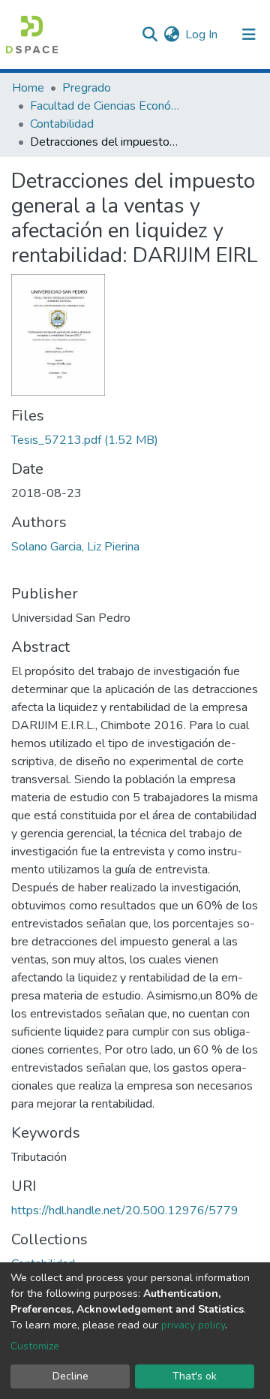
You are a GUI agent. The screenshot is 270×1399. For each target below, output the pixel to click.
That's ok (194, 1376)
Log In (202, 34)
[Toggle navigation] (249, 35)
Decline (70, 1376)
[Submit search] (149, 35)
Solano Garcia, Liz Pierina (75, 546)
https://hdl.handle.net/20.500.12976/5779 (124, 1210)
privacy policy (193, 1325)
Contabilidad (62, 124)
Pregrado (86, 88)
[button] (171, 35)
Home (28, 88)
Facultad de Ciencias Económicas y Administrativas (105, 106)
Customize (34, 1346)
